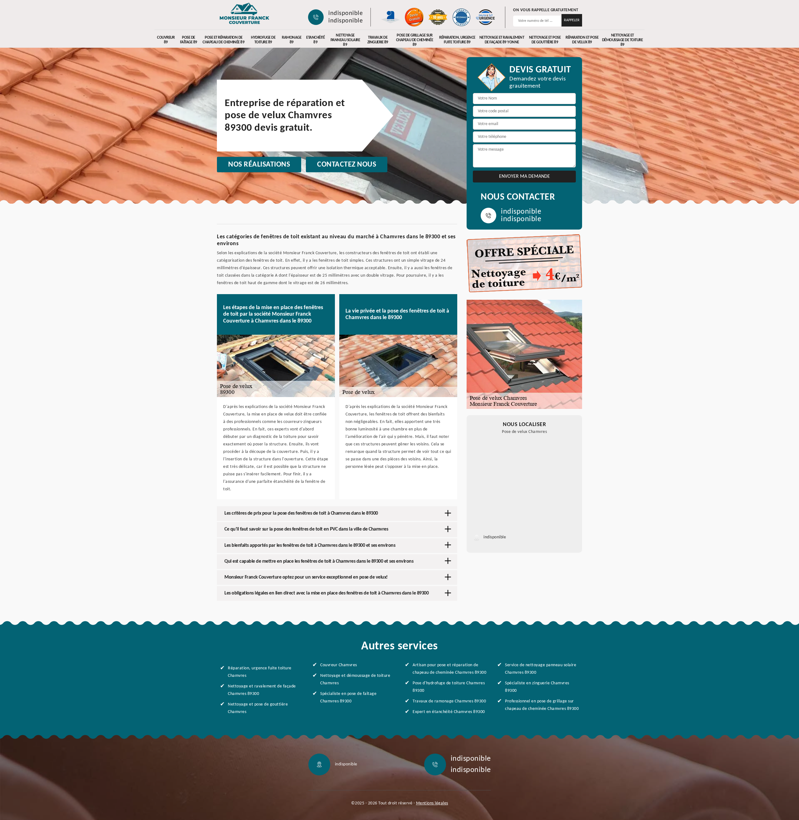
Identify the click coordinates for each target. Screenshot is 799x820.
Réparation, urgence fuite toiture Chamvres (260, 672)
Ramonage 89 (291, 40)
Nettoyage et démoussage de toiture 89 (622, 40)
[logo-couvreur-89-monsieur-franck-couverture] (244, 14)
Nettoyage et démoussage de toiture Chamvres (355, 679)
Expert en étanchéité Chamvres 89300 (449, 712)
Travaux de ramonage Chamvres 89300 (449, 701)
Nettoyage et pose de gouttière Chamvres (258, 708)
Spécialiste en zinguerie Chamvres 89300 (537, 687)
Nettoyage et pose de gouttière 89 (545, 40)
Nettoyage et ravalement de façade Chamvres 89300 (262, 690)
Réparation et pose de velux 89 (582, 40)
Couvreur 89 (165, 40)
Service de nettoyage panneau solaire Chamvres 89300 (540, 669)
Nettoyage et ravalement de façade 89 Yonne (501, 40)
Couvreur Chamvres (338, 665)
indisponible (345, 13)
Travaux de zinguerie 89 (377, 40)
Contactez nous (346, 164)
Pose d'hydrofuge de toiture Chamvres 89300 (449, 687)
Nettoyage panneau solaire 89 (345, 40)
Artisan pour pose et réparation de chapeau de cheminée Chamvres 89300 (449, 669)
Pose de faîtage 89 (188, 40)
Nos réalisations (259, 164)
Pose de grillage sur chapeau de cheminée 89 (414, 40)
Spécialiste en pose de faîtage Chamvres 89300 (348, 697)
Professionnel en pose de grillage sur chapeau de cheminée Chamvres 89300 (542, 705)
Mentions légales (432, 803)
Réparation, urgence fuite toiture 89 (457, 40)
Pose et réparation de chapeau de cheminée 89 (223, 40)
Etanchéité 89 (315, 40)
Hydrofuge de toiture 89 (263, 40)
